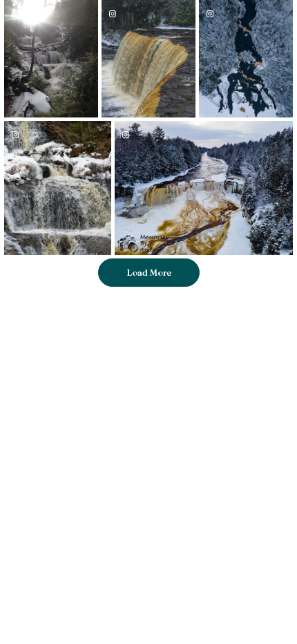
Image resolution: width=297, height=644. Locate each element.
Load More (148, 272)
